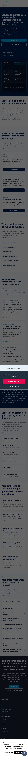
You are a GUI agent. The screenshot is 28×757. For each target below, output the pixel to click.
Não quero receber (14, 386)
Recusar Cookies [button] (8, 752)
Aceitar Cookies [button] (20, 752)
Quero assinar (14, 381)
